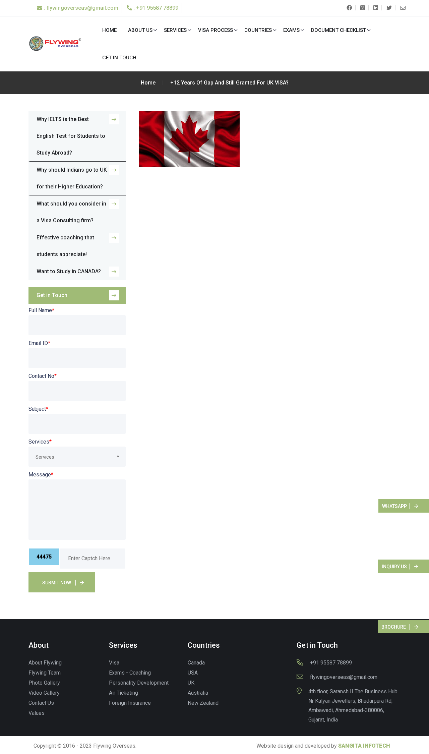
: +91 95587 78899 (155, 8)
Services (175, 30)
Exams (291, 30)
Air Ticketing (123, 693)
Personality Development (139, 683)
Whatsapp (394, 506)
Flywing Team (44, 673)
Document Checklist (338, 30)
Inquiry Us (394, 566)
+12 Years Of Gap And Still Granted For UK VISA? (229, 82)
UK (191, 683)
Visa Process (215, 30)
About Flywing (45, 662)
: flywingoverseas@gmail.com (80, 8)
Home (109, 30)
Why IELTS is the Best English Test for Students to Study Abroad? (71, 136)
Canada (196, 662)
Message (40, 474)
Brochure (393, 627)
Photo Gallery (44, 683)
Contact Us (41, 703)
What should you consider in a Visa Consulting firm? (71, 212)
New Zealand (203, 703)
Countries (258, 30)
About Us (140, 30)
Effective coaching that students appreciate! (65, 245)
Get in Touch (119, 58)
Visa (114, 662)
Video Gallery (44, 693)
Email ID (39, 343)
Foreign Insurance (130, 703)
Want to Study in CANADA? (69, 271)
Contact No (42, 376)
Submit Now (56, 582)
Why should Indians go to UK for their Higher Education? (72, 178)
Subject (38, 409)
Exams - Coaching (130, 673)
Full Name (41, 310)
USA (193, 673)
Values (36, 713)
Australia (198, 693)
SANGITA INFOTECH (364, 746)
